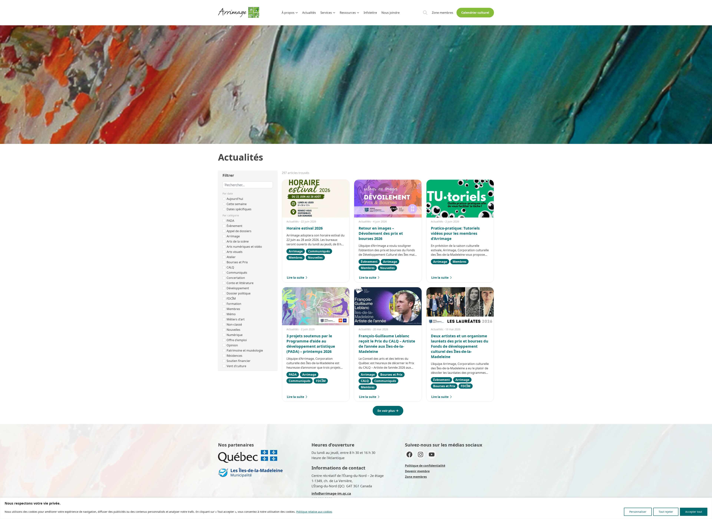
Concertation (236, 278)
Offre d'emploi (237, 340)
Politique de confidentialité (425, 466)
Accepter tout (693, 511)
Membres (233, 309)
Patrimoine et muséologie (245, 350)
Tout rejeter (666, 511)
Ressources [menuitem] (348, 13)
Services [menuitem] (326, 13)
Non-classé (234, 324)
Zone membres (442, 13)
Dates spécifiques (239, 209)
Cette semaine (237, 204)
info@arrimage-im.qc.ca (331, 493)
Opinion (232, 345)
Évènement (234, 226)
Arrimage (233, 236)
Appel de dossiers (239, 231)
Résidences (234, 356)
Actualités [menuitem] (309, 13)
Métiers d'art (236, 319)
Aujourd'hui (235, 199)
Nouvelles (233, 330)
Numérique (235, 335)
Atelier (231, 257)
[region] (356, 508)
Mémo (231, 314)
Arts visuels (235, 252)
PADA (230, 221)
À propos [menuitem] (288, 13)
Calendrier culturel (475, 13)
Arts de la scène (238, 241)
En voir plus (386, 411)
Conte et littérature (240, 283)
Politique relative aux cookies (314, 511)
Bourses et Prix (237, 262)
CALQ (230, 267)
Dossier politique (238, 293)
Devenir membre (417, 471)
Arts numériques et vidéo (244, 247)
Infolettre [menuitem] (370, 13)
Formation (234, 304)
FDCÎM (231, 298)
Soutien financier (238, 361)
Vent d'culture (236, 366)
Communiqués (237, 273)
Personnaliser (637, 511)
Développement (238, 288)
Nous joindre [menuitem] (390, 13)
